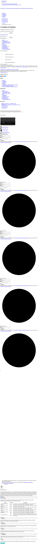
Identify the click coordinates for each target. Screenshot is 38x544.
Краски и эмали (5, 91)
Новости (3, 15)
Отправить (2, 140)
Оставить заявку (3, 67)
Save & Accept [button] (2, 543)
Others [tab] (1, 538)
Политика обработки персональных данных (9, 86)
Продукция (4, 81)
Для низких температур (6, 49)
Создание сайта (3, 111)
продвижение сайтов (15, 111)
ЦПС (3, 43)
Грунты (3, 90)
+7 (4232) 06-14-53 (4, 18)
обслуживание (8, 111)
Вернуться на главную (4, 34)
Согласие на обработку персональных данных (10, 84)
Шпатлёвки (4, 45)
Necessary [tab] (2, 496)
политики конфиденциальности (5, 142)
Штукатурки (4, 44)
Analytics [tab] (1, 528)
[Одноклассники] (2, 76)
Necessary (3, 497)
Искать (11, 37)
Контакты (4, 16)
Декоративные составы (6, 42)
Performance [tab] (2, 522)
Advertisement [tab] (2, 533)
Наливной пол (4, 47)
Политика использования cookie (7, 85)
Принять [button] (6, 484)
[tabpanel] (19, 508)
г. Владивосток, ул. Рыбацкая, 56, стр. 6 (11, 4)
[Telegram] (3, 76)
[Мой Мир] (5, 76)
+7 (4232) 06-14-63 (4, 19)
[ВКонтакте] (1, 76)
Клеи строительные (5, 46)
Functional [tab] (2, 517)
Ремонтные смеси (5, 48)
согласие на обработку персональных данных (22, 141)
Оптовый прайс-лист (4, 72)
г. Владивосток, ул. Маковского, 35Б (9, 3)
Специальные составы (6, 41)
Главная (3, 13)
